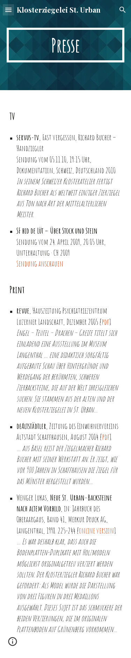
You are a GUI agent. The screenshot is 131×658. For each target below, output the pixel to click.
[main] (66, 45)
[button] (8, 9)
